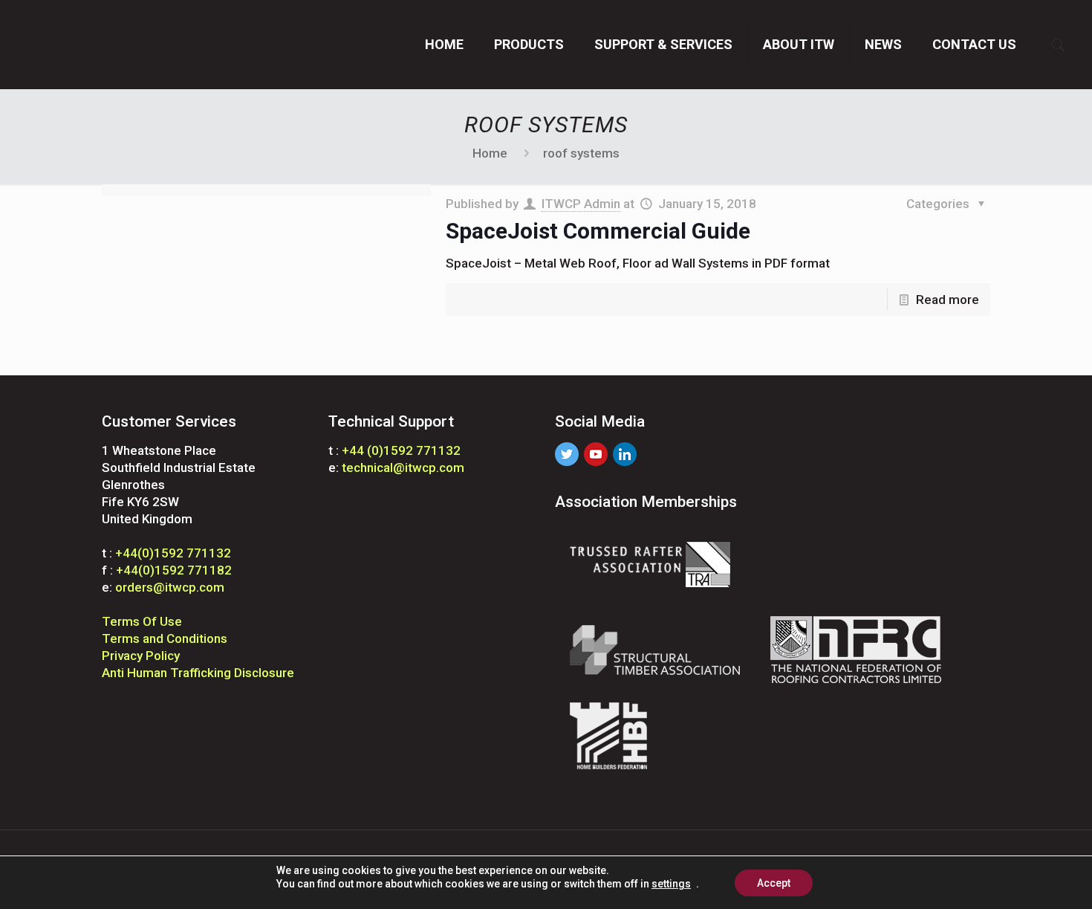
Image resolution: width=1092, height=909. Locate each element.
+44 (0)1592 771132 (401, 450)
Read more (947, 299)
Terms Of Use (142, 621)
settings (671, 884)
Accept (773, 883)
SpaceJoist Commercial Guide (598, 231)
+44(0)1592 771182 (174, 570)
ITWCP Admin (581, 203)
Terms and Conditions (164, 638)
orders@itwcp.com (169, 587)
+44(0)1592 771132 (173, 553)
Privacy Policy (141, 655)
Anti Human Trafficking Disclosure (198, 672)
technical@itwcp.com (403, 467)
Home (489, 153)
